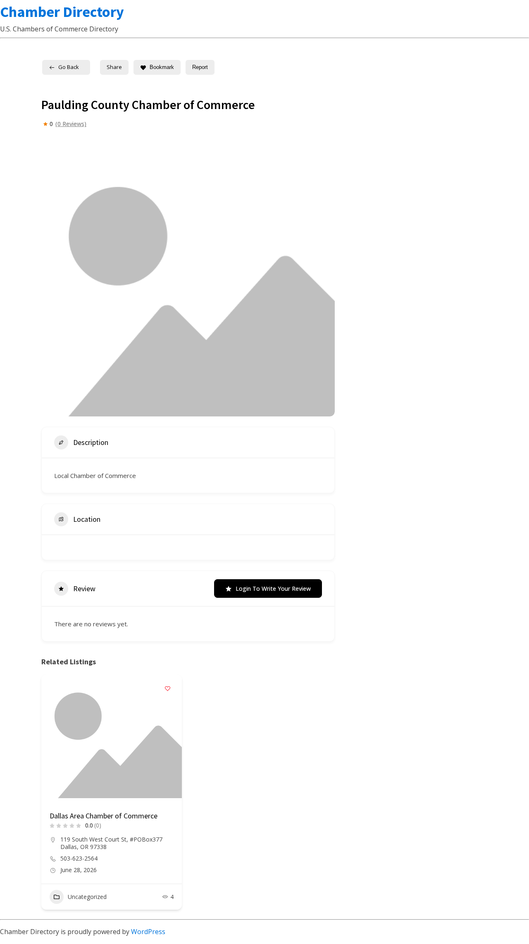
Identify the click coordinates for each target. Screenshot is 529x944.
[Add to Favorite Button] (167, 688)
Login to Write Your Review (273, 588)
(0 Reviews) (70, 124)
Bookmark (162, 67)
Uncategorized (87, 897)
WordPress (148, 931)
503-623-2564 (79, 858)
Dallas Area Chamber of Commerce (103, 815)
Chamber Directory (62, 11)
